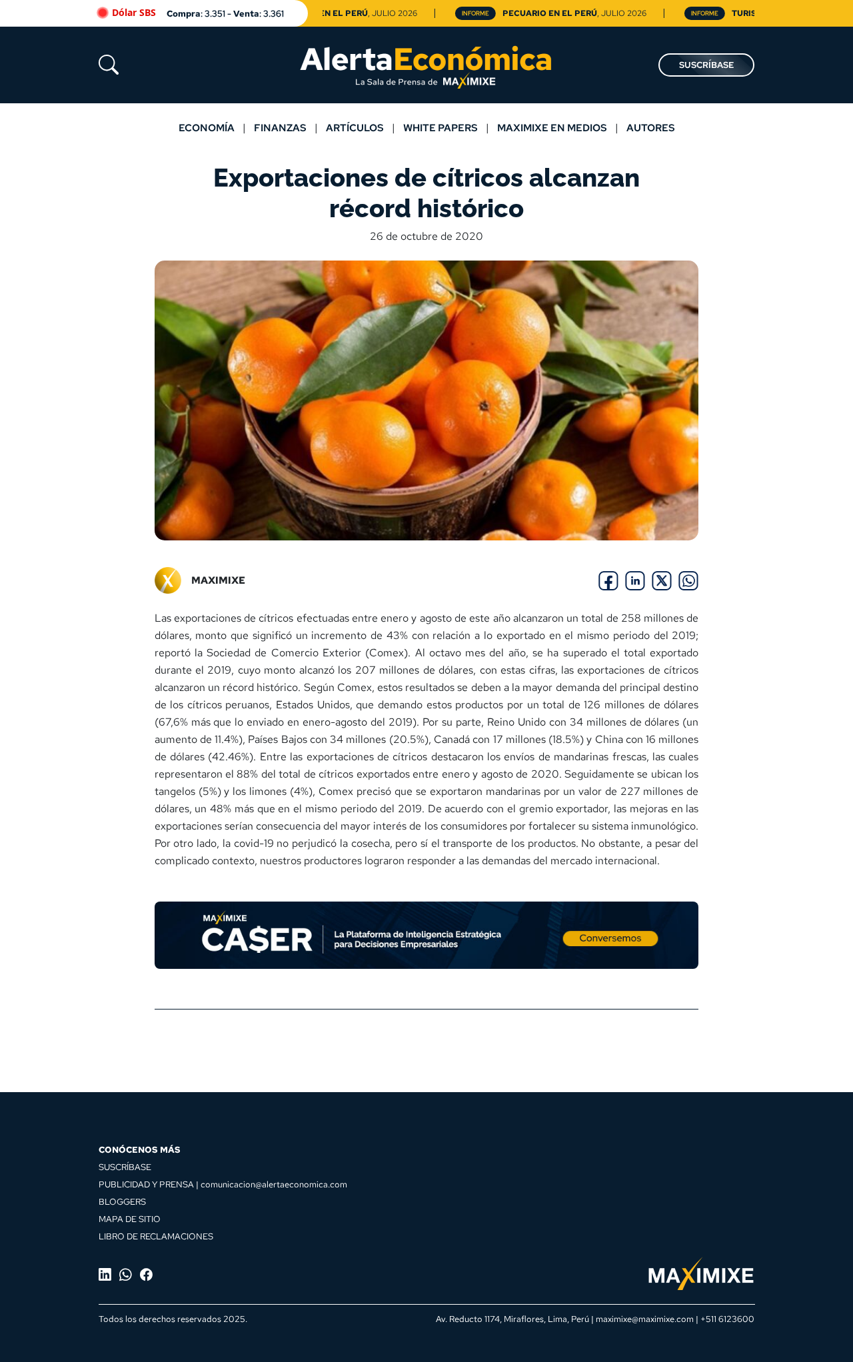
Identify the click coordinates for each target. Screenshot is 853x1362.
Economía (207, 128)
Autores (650, 128)
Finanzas (280, 128)
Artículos (355, 128)
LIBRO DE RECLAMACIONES (156, 1236)
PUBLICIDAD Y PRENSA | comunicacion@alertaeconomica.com (223, 1184)
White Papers (440, 128)
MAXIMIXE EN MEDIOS (552, 128)
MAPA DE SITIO (130, 1219)
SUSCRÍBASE (706, 65)
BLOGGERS (122, 1201)
